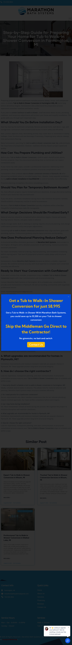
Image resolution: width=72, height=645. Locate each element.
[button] (68, 296)
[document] (36, 322)
